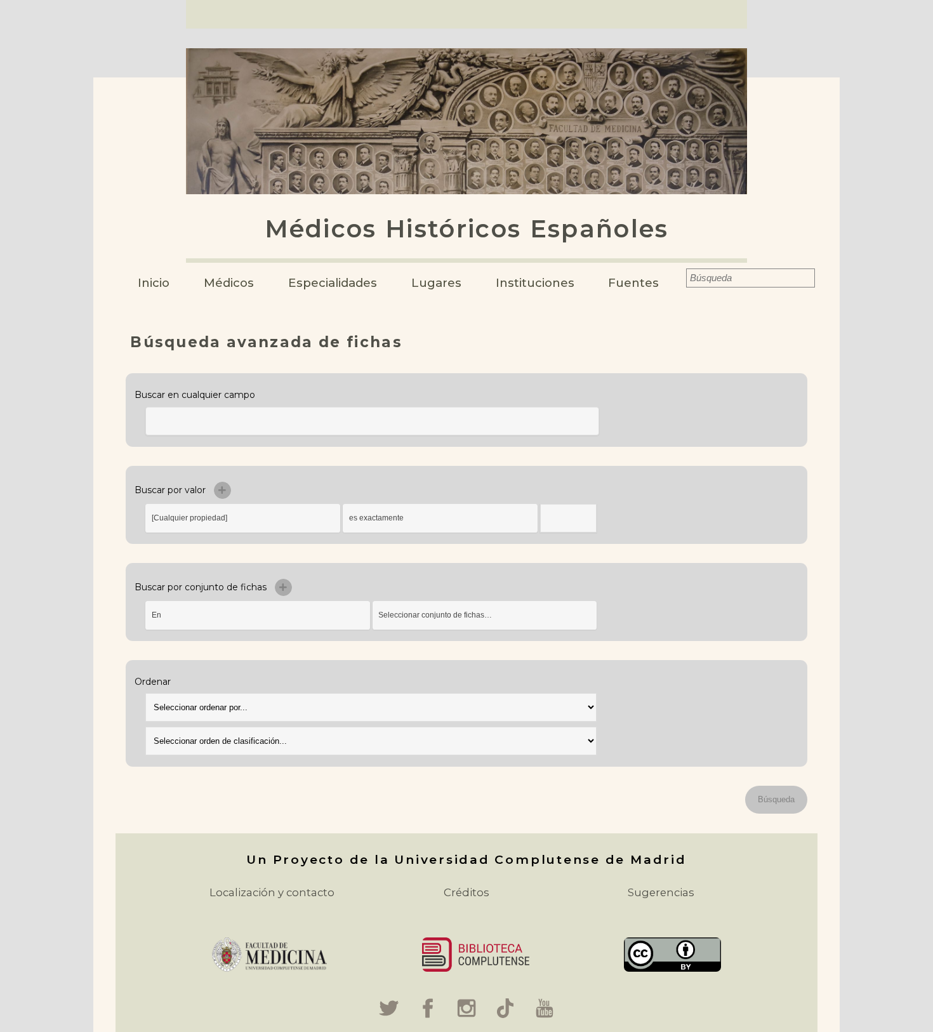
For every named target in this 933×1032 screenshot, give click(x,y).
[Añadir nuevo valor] (222, 490)
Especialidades (332, 282)
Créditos (466, 892)
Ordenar (153, 681)
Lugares (436, 282)
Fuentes (633, 282)
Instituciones (535, 282)
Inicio (153, 282)
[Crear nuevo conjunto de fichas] (283, 587)
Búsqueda (678, 278)
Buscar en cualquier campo (195, 394)
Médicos (229, 282)
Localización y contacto (271, 892)
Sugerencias (661, 892)
